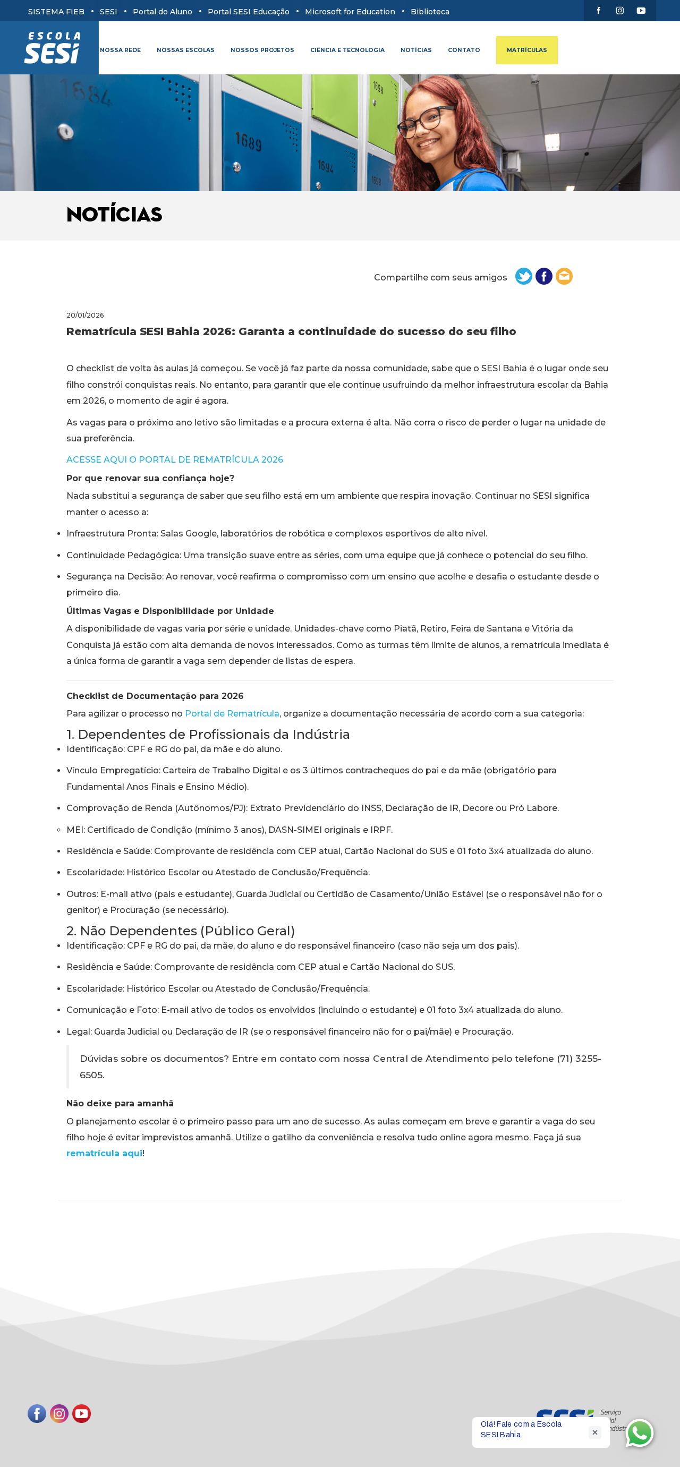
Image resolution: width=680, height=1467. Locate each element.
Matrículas (527, 50)
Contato (464, 50)
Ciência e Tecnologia (347, 50)
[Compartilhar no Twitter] (525, 276)
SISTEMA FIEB (56, 11)
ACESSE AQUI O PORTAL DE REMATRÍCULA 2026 (174, 460)
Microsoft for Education (350, 11)
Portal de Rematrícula (232, 714)
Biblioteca (430, 11)
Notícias (416, 50)
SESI (108, 11)
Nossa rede (120, 50)
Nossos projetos (262, 50)
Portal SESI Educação (249, 11)
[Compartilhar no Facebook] (545, 276)
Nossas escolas (186, 50)
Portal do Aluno (162, 11)
